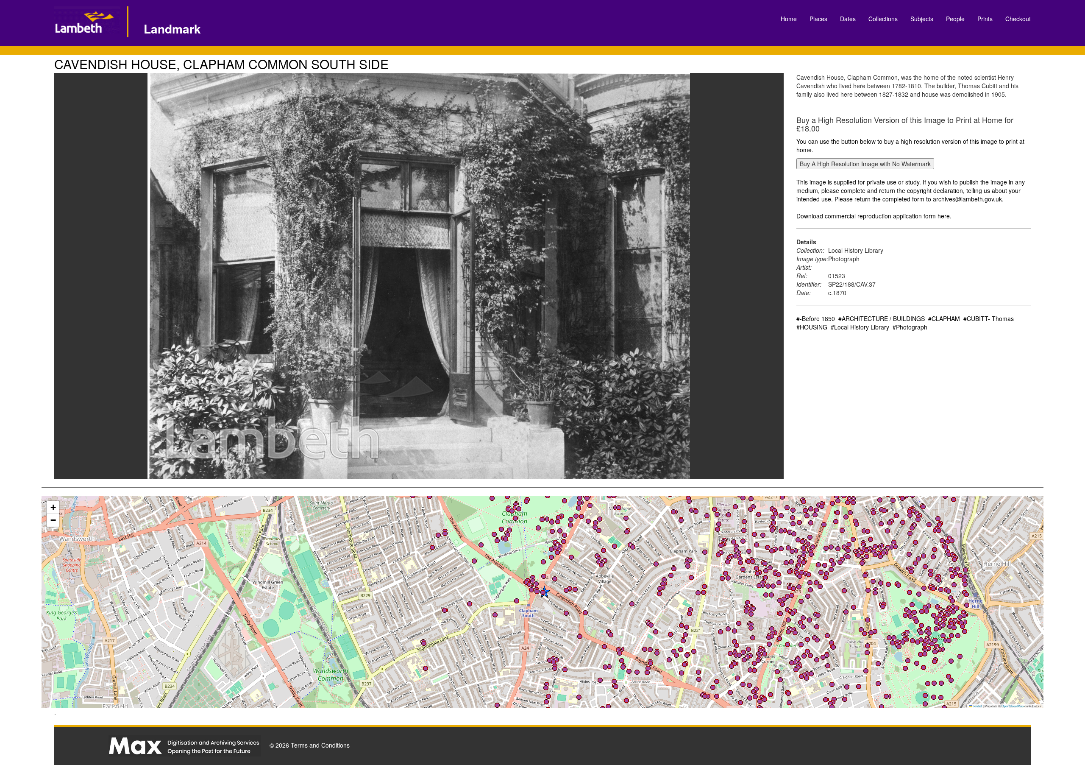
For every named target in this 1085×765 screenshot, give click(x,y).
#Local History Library (860, 327)
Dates (848, 18)
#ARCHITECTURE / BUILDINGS (881, 318)
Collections (883, 18)
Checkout (1018, 18)
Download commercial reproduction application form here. (873, 216)
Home (789, 18)
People (955, 18)
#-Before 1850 (815, 318)
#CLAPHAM (944, 318)
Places (818, 18)
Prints (985, 18)
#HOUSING (811, 327)
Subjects (921, 18)
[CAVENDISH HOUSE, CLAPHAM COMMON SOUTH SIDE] (419, 276)
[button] (837, 548)
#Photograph (910, 327)
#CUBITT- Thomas (988, 318)
